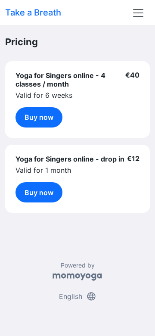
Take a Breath (33, 12)
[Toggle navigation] (138, 13)
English (77, 296)
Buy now (39, 117)
